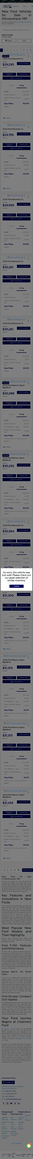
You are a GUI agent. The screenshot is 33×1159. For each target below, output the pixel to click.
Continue (16, 586)
